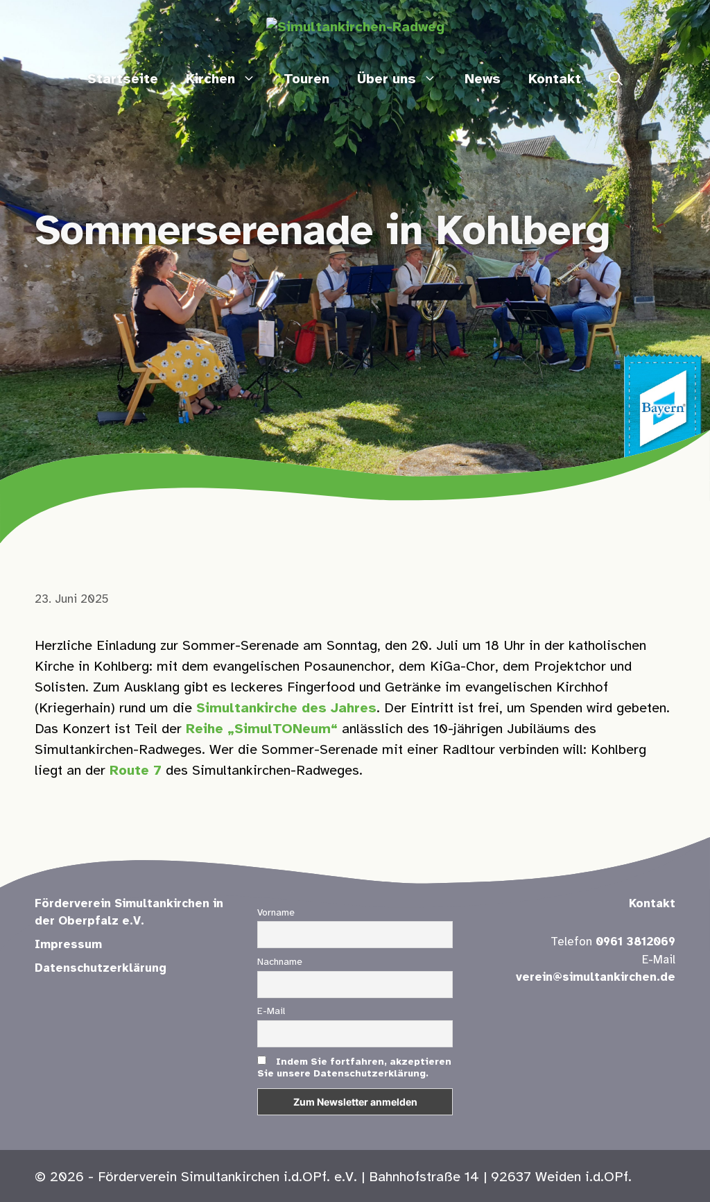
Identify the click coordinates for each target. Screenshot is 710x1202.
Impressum (68, 944)
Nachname (279, 962)
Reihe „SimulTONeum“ (262, 729)
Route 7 (136, 771)
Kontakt (554, 79)
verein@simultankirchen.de (595, 977)
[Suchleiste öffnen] (616, 80)
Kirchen (210, 79)
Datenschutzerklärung (100, 968)
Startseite (122, 79)
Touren (306, 79)
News (483, 79)
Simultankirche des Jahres (286, 708)
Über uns (386, 79)
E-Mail (271, 1011)
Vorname (276, 913)
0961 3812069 (635, 942)
